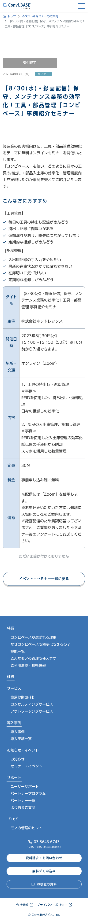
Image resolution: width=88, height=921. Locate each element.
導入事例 (14, 723)
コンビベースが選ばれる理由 (33, 637)
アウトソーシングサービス (32, 711)
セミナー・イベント (26, 766)
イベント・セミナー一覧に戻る (44, 579)
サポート (14, 777)
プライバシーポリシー (52, 904)
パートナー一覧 (23, 800)
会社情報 (22, 904)
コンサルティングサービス (32, 704)
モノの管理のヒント (26, 828)
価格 (10, 676)
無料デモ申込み (44, 871)
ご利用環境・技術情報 (28, 665)
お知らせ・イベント (23, 750)
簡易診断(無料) (22, 697)
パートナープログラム (28, 793)
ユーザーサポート (25, 786)
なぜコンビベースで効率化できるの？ (40, 644)
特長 (10, 628)
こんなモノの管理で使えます (33, 658)
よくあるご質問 (23, 807)
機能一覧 (18, 651)
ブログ (12, 819)
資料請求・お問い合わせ (44, 858)
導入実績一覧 (21, 738)
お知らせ (18, 759)
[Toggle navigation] (81, 5)
